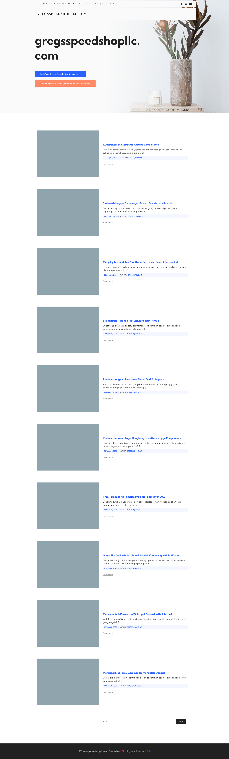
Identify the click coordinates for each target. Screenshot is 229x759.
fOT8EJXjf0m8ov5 (134, 158)
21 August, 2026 (110, 334)
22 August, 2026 (111, 158)
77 (114, 721)
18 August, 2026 (110, 510)
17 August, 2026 (110, 568)
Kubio (149, 751)
